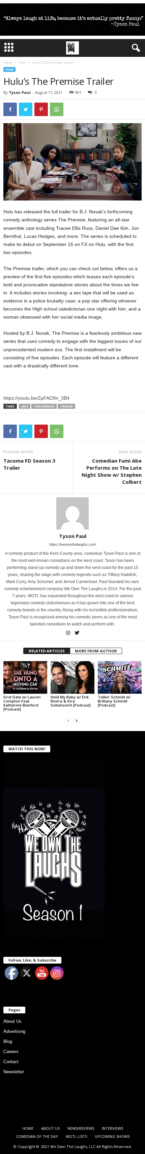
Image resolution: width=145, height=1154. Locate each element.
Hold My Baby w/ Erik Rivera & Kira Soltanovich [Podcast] (71, 701)
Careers (11, 1051)
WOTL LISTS (76, 1136)
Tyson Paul (20, 92)
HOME (27, 1128)
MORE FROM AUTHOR (96, 650)
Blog (7, 1041)
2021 (24, 406)
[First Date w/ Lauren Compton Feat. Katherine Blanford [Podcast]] (25, 677)
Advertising (14, 1031)
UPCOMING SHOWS (112, 1136)
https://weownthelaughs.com (72, 544)
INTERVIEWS (112, 1128)
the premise (44, 406)
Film (22, 62)
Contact (11, 1061)
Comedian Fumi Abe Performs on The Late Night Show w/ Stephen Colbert (112, 471)
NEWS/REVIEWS (80, 1128)
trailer (66, 406)
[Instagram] (68, 633)
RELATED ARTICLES (47, 650)
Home (7, 62)
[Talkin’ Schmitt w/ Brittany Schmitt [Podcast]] (120, 677)
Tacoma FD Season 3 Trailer (29, 464)
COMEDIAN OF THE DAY (37, 1136)
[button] (134, 48)
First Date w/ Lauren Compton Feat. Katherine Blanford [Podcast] (22, 703)
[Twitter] (77, 633)
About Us (12, 1021)
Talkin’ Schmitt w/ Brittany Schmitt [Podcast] (114, 701)
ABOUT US (50, 1128)
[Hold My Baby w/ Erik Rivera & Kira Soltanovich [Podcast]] (72, 677)
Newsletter (13, 1071)
